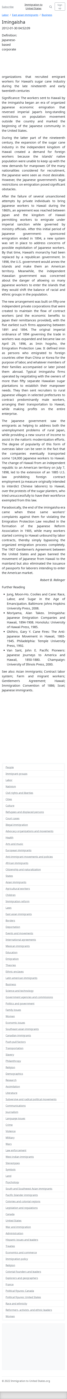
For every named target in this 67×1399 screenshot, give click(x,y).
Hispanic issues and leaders (22, 1239)
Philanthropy (13, 1061)
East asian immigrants (25, 15)
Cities (9, 799)
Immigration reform (17, 901)
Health (9, 837)
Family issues (13, 1010)
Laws (9, 907)
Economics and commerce (21, 1252)
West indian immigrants (20, 1156)
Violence (11, 1131)
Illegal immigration (17, 824)
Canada (10, 1214)
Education (11, 952)
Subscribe (8, 7)
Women (10, 1016)
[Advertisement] (41, 53)
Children (11, 895)
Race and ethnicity (16, 1303)
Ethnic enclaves (15, 971)
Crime (9, 1125)
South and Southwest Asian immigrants (29, 1188)
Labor (5, 15)
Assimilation (13, 1086)
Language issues (15, 1118)
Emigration (12, 959)
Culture (10, 805)
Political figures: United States (23, 1297)
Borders (10, 920)
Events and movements (19, 933)
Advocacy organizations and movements (29, 831)
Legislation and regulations (22, 1208)
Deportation (13, 927)
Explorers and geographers (22, 1278)
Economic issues (15, 1022)
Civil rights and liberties (19, 793)
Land (8, 1176)
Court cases (12, 818)
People (10, 767)
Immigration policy (17, 1259)
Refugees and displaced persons (25, 812)
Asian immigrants (16, 882)
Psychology (12, 1182)
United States (14, 1220)
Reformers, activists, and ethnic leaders (29, 1310)
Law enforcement (16, 1150)
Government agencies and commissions (29, 997)
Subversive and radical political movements (31, 1099)
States (9, 876)
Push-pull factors (16, 1042)
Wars (9, 1144)
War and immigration (18, 1227)
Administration (14, 1233)
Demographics (14, 1073)
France (10, 1284)
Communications (16, 1105)
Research (11, 1080)
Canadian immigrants (18, 1035)
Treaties (10, 1246)
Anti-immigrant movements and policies (29, 856)
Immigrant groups (16, 773)
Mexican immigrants (18, 946)
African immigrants (17, 863)
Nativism (11, 786)
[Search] (51, 6)
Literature (11, 1093)
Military (10, 1137)
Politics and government (20, 1003)
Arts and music (14, 844)
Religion (10, 1067)
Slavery (10, 1054)
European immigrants (18, 850)
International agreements (21, 939)
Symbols (11, 1169)
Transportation (14, 1048)
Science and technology (20, 990)
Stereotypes (13, 1163)
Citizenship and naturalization (23, 869)
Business (47, 15)
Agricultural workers (18, 888)
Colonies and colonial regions (23, 1201)
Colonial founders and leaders (23, 1271)
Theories (11, 965)
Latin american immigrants (21, 978)
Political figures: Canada (20, 1290)
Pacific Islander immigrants (22, 1195)
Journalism (12, 1112)
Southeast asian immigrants (22, 1029)
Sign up (59, 6)
